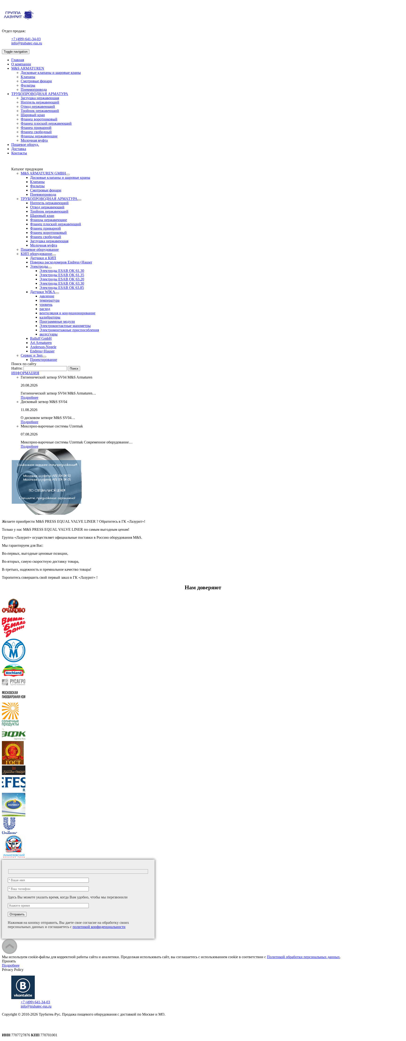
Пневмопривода (34, 90)
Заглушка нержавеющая (40, 98)
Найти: (17, 368)
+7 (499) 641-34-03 (26, 39)
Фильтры (28, 85)
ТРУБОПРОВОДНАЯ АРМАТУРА (39, 94)
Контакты (19, 153)
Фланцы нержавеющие (39, 136)
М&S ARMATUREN (27, 68)
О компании (21, 64)
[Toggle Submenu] (68, 174)
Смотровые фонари (36, 81)
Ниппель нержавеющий (40, 102)
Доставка (18, 149)
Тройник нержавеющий (40, 111)
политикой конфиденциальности (99, 927)
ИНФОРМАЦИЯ (25, 373)
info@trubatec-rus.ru (26, 43)
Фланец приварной (36, 128)
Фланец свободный (36, 132)
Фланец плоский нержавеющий (46, 123)
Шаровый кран (33, 115)
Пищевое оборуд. (25, 145)
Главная (17, 60)
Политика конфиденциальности (27, 1023)
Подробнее (29, 397)
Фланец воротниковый (39, 119)
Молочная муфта (34, 140)
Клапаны (28, 77)
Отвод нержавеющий (38, 106)
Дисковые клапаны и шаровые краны (51, 73)
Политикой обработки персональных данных (303, 957)
